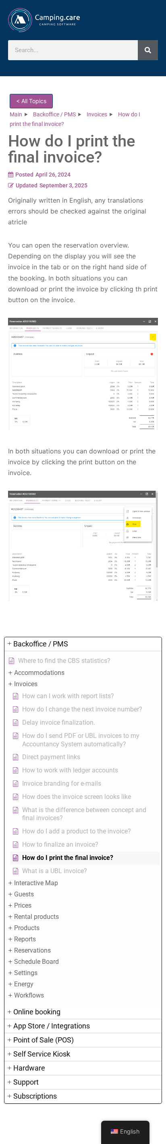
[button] (83, 644)
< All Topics (31, 101)
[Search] (148, 50)
